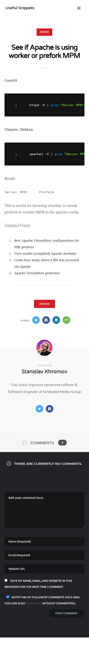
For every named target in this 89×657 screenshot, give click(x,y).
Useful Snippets (19, 7)
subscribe (33, 603)
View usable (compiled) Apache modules (45, 253)
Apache (44, 32)
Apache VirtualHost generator (37, 273)
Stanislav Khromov (44, 372)
